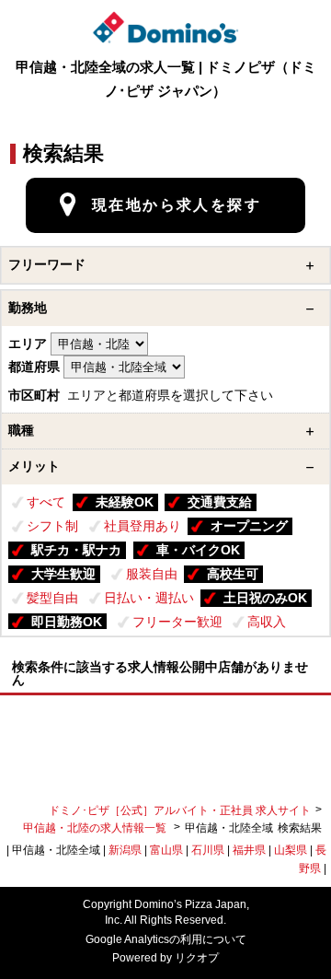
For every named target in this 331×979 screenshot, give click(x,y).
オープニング (249, 526)
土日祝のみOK (265, 597)
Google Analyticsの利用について (166, 939)
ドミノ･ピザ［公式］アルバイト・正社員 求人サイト (180, 810)
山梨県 (290, 850)
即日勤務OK (66, 621)
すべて (46, 502)
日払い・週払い (149, 597)
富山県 (166, 850)
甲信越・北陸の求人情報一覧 (96, 828)
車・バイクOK (198, 549)
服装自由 (151, 573)
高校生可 (232, 573)
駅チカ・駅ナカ (76, 549)
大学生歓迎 (63, 573)
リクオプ (197, 957)
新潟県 (125, 850)
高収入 (266, 621)
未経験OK (125, 502)
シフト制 (52, 526)
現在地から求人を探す (176, 205)
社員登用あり (142, 526)
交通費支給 (220, 502)
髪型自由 (52, 597)
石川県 (207, 850)
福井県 (249, 850)
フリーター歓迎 (177, 621)
